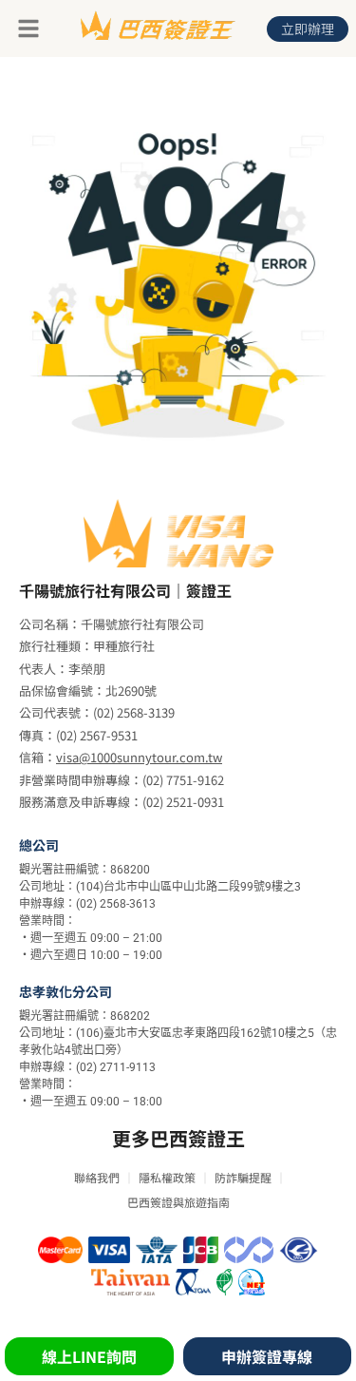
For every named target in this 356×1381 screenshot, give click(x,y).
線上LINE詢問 (89, 1356)
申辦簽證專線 (266, 1356)
